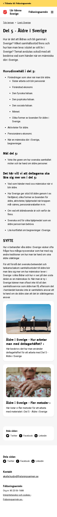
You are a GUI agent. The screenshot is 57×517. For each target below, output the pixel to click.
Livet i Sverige (24, 22)
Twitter (13, 435)
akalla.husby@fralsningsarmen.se (20, 476)
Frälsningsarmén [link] (38, 11)
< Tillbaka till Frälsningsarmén (17, 3)
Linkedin (43, 435)
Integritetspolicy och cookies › (17, 495)
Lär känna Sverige (15, 12)
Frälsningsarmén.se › (13, 499)
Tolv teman (8, 22)
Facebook (28, 435)
